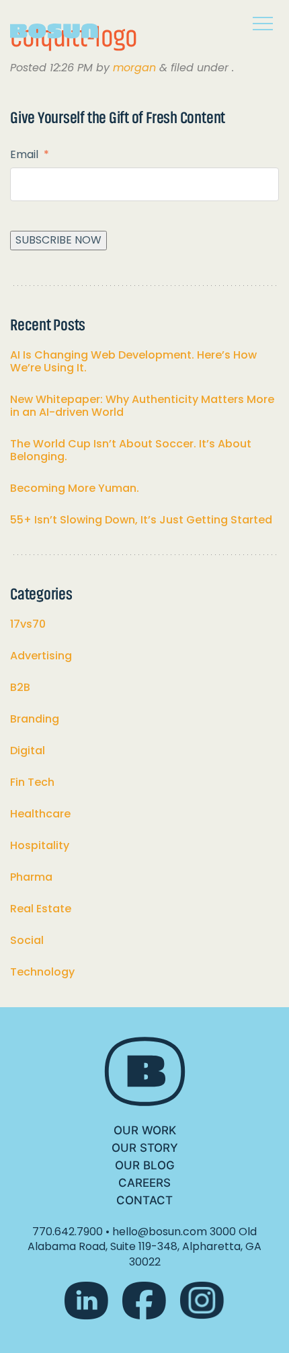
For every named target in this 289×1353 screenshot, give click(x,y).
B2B (20, 687)
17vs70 (28, 624)
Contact (144, 1200)
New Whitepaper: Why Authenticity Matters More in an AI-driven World (142, 406)
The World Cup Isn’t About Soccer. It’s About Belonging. (130, 450)
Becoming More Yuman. (74, 488)
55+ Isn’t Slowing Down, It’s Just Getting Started (141, 519)
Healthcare (40, 813)
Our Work (145, 1130)
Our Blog (145, 1165)
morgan (134, 67)
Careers (144, 1183)
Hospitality (39, 845)
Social (27, 940)
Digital (27, 750)
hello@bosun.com (159, 1231)
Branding (34, 719)
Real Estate (40, 908)
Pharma (31, 877)
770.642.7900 (67, 1231)
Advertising (41, 655)
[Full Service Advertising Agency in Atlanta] (64, 25)
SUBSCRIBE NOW (58, 240)
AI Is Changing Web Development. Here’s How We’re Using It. (133, 361)
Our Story (145, 1148)
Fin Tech (32, 782)
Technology (42, 972)
